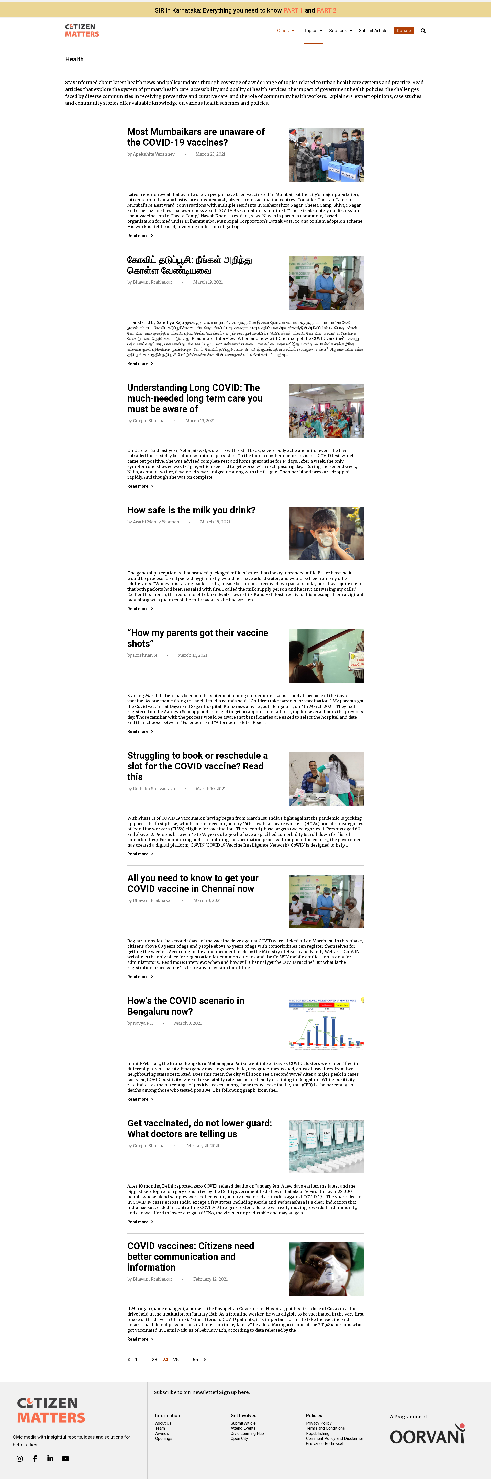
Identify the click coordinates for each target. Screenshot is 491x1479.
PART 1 (293, 10)
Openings (163, 1438)
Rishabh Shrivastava (154, 788)
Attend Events (243, 1428)
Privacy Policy (319, 1423)
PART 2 (327, 10)
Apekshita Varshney (154, 154)
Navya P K (143, 1023)
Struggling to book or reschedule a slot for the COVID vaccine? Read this (197, 766)
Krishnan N (145, 655)
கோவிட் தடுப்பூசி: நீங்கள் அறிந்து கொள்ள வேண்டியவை (189, 265)
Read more (138, 235)
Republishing (317, 1433)
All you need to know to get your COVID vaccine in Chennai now (193, 883)
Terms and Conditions (325, 1428)
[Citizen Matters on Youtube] (65, 1459)
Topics (311, 30)
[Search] (423, 31)
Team (160, 1428)
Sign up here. (234, 1392)
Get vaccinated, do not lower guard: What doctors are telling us (199, 1129)
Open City (239, 1438)
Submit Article (373, 30)
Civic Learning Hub (247, 1433)
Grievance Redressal (324, 1443)
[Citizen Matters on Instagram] (19, 1459)
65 (195, 1360)
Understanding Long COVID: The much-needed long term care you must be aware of (195, 398)
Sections (338, 30)
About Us (163, 1423)
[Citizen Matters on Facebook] (35, 1459)
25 (176, 1360)
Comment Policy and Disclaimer (334, 1438)
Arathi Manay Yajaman (156, 521)
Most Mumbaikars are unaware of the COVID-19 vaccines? (196, 137)
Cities (283, 30)
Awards (162, 1433)
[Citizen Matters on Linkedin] (50, 1459)
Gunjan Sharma (148, 420)
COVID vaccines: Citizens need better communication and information (190, 1257)
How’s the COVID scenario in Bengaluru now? (185, 1006)
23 (154, 1360)
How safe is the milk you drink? (191, 510)
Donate (404, 30)
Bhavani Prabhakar (152, 282)
